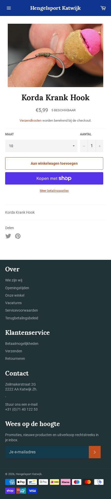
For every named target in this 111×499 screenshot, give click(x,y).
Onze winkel (14, 295)
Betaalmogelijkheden (21, 344)
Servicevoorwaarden (21, 310)
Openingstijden (17, 288)
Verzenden (13, 351)
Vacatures (13, 303)
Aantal (86, 134)
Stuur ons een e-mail (21, 404)
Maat (9, 134)
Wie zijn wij (13, 280)
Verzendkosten (31, 120)
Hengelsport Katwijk (55, 8)
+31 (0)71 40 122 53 (21, 409)
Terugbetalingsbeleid (21, 318)
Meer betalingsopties (54, 191)
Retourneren (15, 358)
